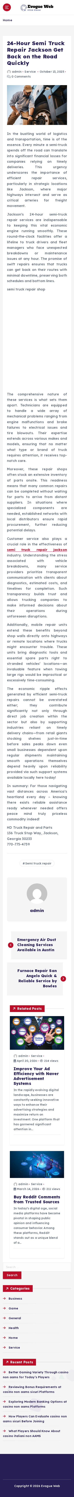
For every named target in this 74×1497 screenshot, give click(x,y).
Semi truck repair (38, 863)
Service (30, 71)
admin (17, 71)
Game (13, 1308)
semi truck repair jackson (37, 550)
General (15, 1318)
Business (15, 1298)
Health (14, 1328)
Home (7, 20)
